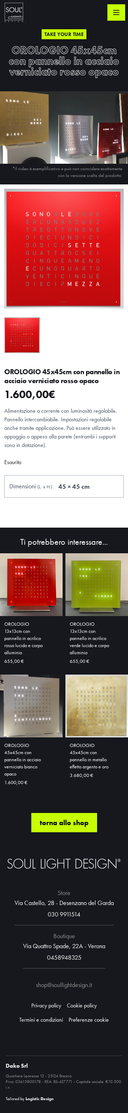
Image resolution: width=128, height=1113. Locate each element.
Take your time (64, 34)
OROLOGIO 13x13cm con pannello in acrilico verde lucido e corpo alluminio (89, 638)
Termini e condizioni (41, 1019)
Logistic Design (40, 1099)
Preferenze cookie (89, 1019)
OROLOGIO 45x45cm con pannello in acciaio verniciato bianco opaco (22, 759)
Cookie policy (82, 1005)
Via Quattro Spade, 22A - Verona (64, 946)
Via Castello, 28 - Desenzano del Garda (64, 903)
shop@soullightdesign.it (64, 985)
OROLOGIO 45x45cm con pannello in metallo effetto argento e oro (89, 756)
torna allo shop (64, 822)
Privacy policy (46, 1005)
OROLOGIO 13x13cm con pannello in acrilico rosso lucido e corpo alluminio (23, 638)
